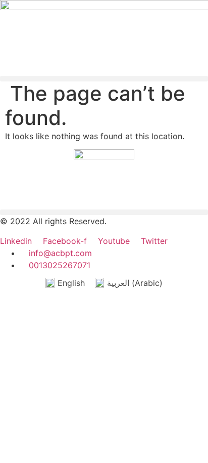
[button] (104, 78)
